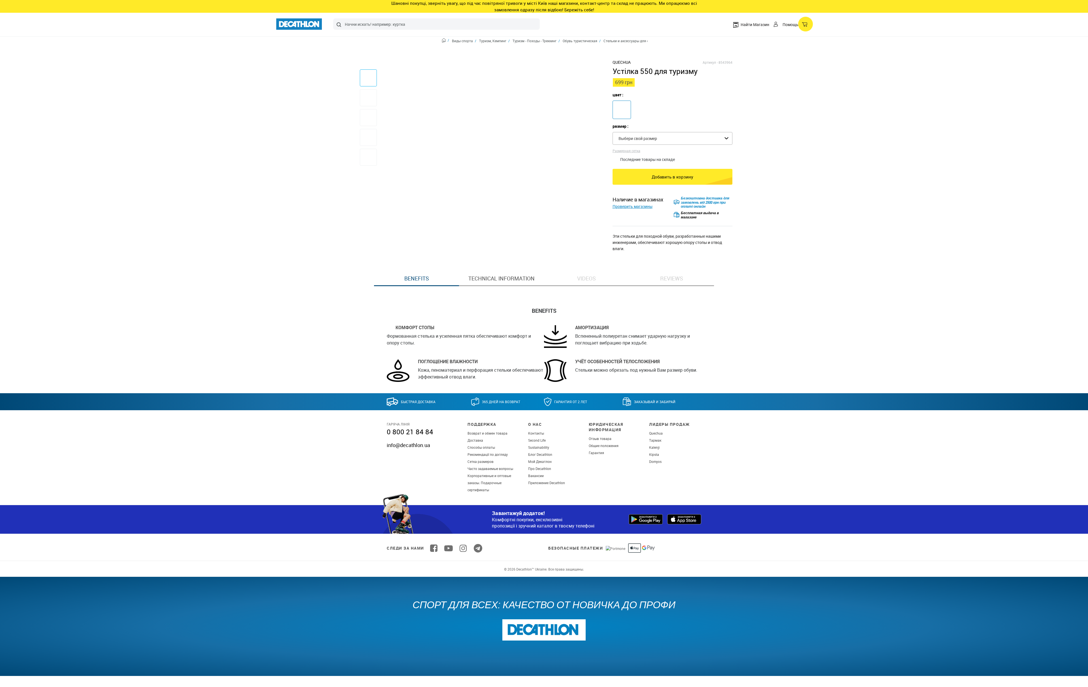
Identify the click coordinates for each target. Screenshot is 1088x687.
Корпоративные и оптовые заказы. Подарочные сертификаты (489, 482)
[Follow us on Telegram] (478, 548)
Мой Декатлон (540, 461)
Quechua (656, 433)
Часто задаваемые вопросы (490, 468)
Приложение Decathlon (546, 482)
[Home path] (445, 41)
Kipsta (654, 454)
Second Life (537, 440)
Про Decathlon (539, 468)
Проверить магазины (633, 206)
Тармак (655, 440)
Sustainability (538, 447)
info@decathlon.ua (408, 445)
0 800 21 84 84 (410, 431)
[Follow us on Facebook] (433, 548)
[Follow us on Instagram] (463, 548)
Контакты (536, 433)
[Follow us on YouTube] (448, 548)
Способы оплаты (481, 447)
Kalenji (654, 447)
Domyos (655, 461)
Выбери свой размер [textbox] (638, 138)
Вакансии (536, 475)
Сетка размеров (481, 461)
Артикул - (710, 62)
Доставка (475, 440)
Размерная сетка (626, 150)
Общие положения (604, 445)
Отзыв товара (600, 438)
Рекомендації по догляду (488, 454)
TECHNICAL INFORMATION (501, 278)
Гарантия (596, 452)
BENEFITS (416, 278)
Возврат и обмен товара (487, 433)
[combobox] (436, 24)
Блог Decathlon (540, 454)
